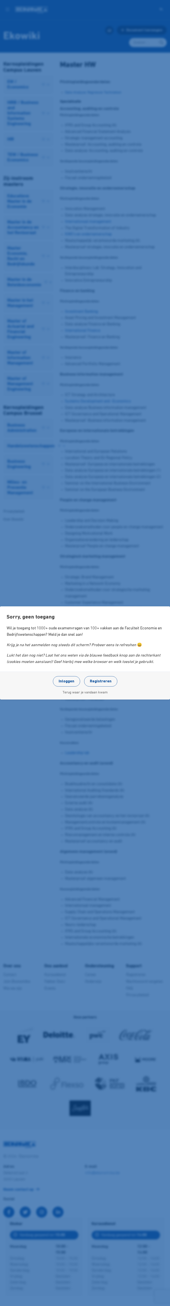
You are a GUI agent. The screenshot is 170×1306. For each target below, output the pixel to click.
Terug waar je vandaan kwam (85, 692)
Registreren (101, 681)
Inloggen (66, 681)
